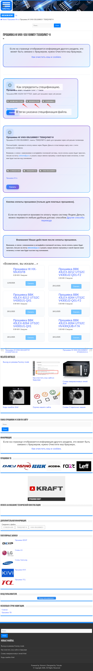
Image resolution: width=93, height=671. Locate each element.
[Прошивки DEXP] (8, 543)
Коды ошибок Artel (10, 407)
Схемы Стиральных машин (74, 407)
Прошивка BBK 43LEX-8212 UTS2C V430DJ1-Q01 (26, 297)
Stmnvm (43, 665)
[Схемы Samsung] (8, 563)
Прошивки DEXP (21, 540)
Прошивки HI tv (13, 19)
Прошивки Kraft (35, 499)
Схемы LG (19, 550)
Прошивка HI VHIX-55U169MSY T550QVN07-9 (30, 137)
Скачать (12, 187)
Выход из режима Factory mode (16, 362)
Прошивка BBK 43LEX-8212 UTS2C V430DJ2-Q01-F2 (72, 272)
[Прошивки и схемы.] (46, 5)
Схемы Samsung (21, 560)
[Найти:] (43, 25)
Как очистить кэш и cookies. (47, 57)
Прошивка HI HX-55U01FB (24, 270)
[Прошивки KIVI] (8, 573)
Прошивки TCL (20, 580)
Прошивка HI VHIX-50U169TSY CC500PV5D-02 (17, 350)
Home (4, 19)
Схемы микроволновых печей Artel (13, 653)
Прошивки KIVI (20, 570)
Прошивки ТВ (7, 612)
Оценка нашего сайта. (42, 407)
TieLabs (59, 665)
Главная (5, 610)
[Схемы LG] (8, 553)
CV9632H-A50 (15, 171)
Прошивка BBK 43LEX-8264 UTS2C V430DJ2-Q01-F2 (72, 297)
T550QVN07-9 (31, 171)
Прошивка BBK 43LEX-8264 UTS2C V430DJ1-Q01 (26, 323)
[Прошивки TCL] (8, 583)
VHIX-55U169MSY (48, 171)
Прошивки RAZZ (21, 15)
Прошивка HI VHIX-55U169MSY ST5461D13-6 (75, 350)
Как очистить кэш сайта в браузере (14, 650)
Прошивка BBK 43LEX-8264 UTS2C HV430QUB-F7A (72, 323)
